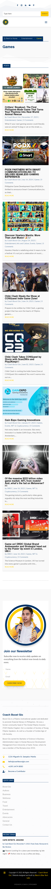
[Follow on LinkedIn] (25, 5)
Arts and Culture (22, 243)
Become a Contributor (16, 771)
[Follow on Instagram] (21, 5)
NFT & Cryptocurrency (20, 426)
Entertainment (26, 38)
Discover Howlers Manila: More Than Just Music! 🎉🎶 (22, 236)
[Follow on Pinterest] (33, 5)
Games (19, 120)
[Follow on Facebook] (17, 5)
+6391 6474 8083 (15, 766)
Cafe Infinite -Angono (13, 840)
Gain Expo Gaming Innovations (22, 420)
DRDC (9, 488)
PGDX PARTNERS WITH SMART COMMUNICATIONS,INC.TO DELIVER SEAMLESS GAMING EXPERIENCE (23, 173)
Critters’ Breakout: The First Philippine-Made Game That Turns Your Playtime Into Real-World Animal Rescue (24, 111)
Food (32, 844)
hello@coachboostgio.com (18, 762)
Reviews (8, 847)
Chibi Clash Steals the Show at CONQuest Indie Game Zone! (22, 297)
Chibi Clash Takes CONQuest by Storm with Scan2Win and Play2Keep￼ (23, 359)
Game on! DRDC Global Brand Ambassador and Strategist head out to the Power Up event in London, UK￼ (25, 548)
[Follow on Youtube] (29, 5)
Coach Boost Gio (14, 117)
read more (9, 130)
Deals (37, 844)
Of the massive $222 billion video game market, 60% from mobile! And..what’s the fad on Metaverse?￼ (24, 482)
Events (32, 243)
